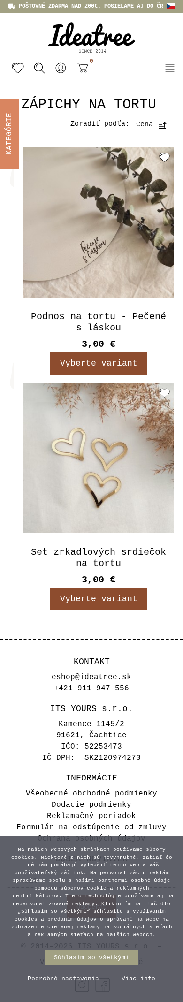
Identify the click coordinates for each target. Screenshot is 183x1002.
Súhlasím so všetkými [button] (91, 957)
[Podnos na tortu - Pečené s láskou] (98, 222)
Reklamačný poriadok (91, 816)
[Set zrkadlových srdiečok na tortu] (98, 458)
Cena (144, 125)
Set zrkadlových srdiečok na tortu (98, 558)
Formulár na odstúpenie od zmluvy (91, 827)
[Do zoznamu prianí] (164, 157)
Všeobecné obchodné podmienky (91, 793)
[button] (61, 68)
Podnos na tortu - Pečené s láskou (98, 322)
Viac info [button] (138, 978)
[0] (80, 69)
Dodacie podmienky (91, 805)
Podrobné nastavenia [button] (63, 978)
